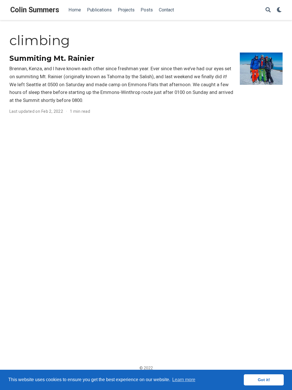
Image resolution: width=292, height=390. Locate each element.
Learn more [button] (183, 379)
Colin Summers (34, 10)
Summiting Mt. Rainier (51, 58)
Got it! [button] (264, 379)
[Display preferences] (279, 10)
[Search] (268, 10)
